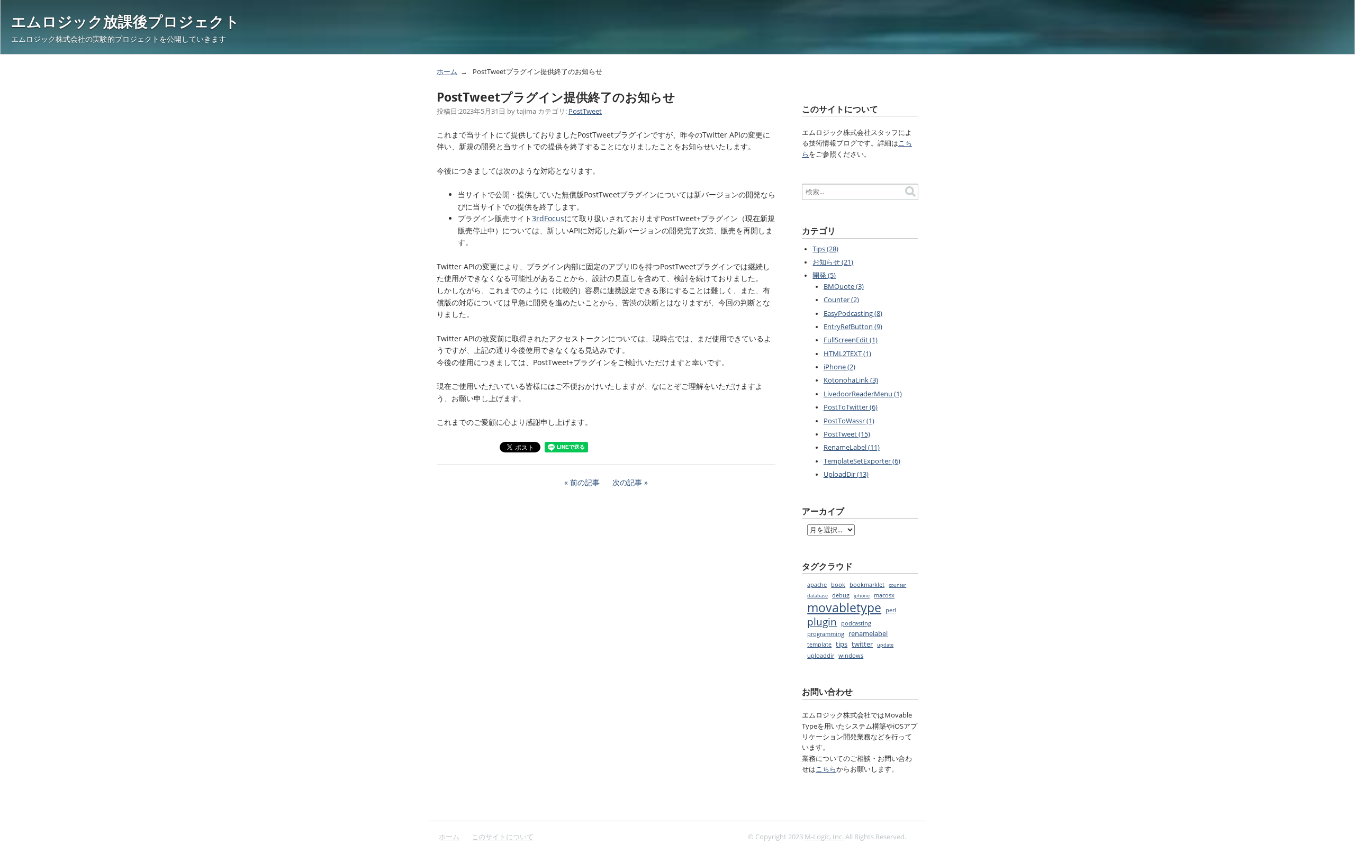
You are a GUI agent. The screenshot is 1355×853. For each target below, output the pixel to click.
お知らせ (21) (832, 262)
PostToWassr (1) (849, 420)
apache (817, 584)
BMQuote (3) (844, 286)
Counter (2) (841, 299)
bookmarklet (867, 584)
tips (841, 644)
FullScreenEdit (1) (851, 339)
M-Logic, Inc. (824, 836)
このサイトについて (503, 836)
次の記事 (627, 482)
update (885, 645)
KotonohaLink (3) (851, 380)
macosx (884, 595)
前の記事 (585, 482)
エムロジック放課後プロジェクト (125, 21)
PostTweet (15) (847, 434)
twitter (862, 644)
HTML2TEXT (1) (847, 353)
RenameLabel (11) (852, 447)
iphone (862, 596)
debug (841, 595)
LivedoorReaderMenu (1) (863, 393)
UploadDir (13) (846, 474)
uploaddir (820, 655)
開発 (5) (824, 275)
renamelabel (868, 633)
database (817, 596)
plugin (822, 622)
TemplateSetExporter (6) (862, 461)
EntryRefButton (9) (853, 326)
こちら (826, 769)
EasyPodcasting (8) (853, 313)
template (819, 644)
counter (897, 585)
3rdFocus (548, 218)
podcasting (856, 623)
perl (891, 610)
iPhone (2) (839, 366)
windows (850, 655)
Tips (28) (825, 248)
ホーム (447, 71)
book (838, 584)
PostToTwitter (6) (851, 407)
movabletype (844, 608)
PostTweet (585, 111)
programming (825, 634)
